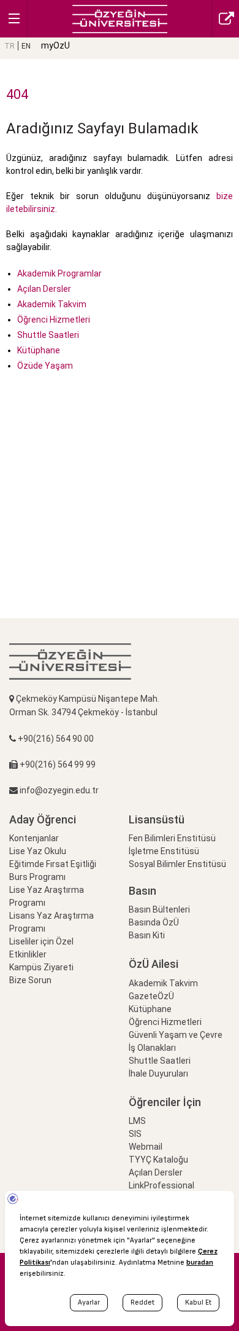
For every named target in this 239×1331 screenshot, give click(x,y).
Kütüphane (38, 350)
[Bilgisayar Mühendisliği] (119, 18)
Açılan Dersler (44, 289)
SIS (135, 1134)
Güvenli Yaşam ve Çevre (175, 1035)
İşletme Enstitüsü (164, 851)
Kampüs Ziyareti (41, 967)
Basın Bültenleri (159, 909)
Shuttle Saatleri (48, 335)
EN (26, 46)
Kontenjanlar (34, 838)
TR (9, 46)
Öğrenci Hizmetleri (53, 319)
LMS (137, 1121)
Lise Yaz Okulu (37, 851)
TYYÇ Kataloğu (158, 1159)
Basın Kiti (147, 935)
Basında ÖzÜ (154, 922)
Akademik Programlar (59, 273)
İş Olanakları (152, 1048)
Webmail (145, 1147)
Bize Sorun (30, 980)
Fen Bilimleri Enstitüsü (172, 838)
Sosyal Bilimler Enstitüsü (177, 864)
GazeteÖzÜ (151, 996)
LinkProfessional (161, 1185)
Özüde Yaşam (45, 366)
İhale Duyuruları (158, 1073)
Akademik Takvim (51, 304)
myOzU (55, 45)
